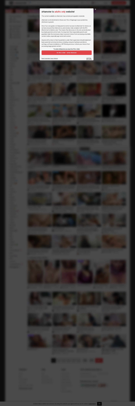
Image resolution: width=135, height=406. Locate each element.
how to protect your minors (50, 58)
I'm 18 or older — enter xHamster (67, 52)
